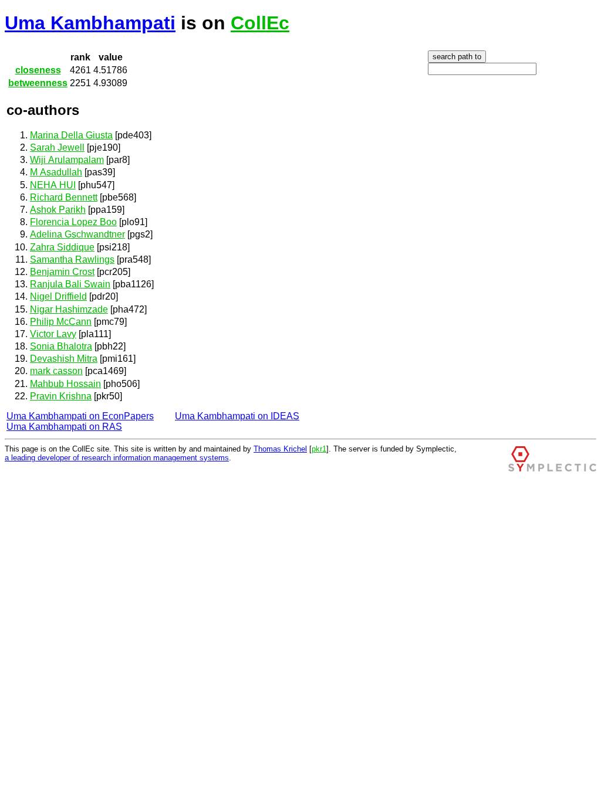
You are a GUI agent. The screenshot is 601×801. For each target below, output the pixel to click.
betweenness (37, 83)
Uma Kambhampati (90, 22)
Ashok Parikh (58, 210)
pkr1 (319, 448)
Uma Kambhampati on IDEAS (237, 416)
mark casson (56, 371)
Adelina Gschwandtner (77, 234)
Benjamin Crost (62, 272)
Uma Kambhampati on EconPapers (80, 416)
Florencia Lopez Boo (73, 222)
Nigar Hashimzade (69, 309)
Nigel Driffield (58, 296)
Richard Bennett (63, 197)
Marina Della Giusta (71, 135)
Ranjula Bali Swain (70, 284)
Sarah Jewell (57, 147)
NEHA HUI (53, 185)
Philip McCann (61, 322)
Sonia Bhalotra (61, 346)
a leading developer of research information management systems (117, 457)
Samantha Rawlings (72, 259)
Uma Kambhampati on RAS (64, 427)
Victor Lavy (53, 334)
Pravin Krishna (61, 396)
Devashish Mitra (63, 359)
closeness (38, 70)
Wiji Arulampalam (67, 160)
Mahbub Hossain (65, 384)
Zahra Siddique (62, 247)
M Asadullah (56, 172)
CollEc (260, 22)
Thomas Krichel (280, 448)
